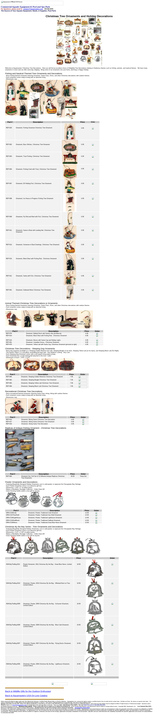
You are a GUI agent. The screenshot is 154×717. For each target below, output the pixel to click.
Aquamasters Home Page (82, 707)
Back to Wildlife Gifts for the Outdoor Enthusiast (28, 691)
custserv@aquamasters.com (33, 9)
